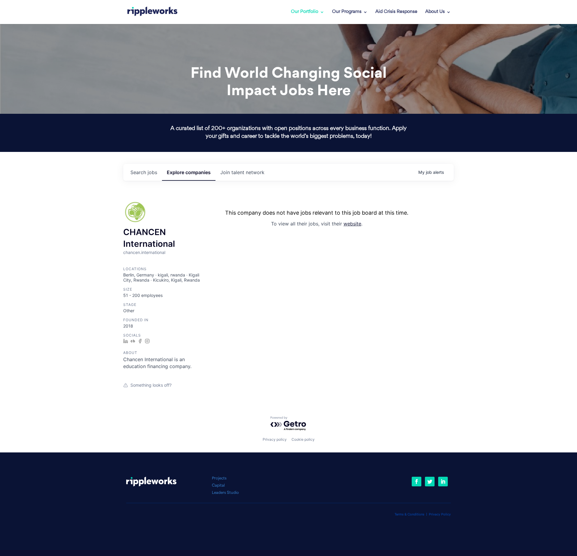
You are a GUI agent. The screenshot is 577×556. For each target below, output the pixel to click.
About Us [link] (435, 12)
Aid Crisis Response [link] (396, 12)
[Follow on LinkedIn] (443, 481)
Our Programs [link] (347, 12)
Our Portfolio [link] (304, 12)
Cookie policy (303, 439)
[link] (152, 12)
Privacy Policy (440, 514)
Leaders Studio (225, 493)
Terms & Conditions (409, 514)
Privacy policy (275, 439)
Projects (219, 478)
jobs (143, 172)
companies (189, 172)
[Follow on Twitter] (430, 481)
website (352, 224)
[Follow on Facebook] (416, 481)
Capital (218, 486)
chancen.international (144, 252)
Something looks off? (151, 385)
